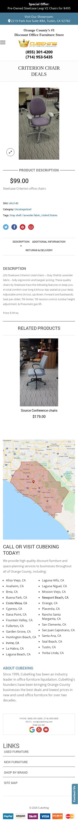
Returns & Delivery (39, 250)
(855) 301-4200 (39, 52)
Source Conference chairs (39, 410)
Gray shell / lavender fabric (25, 215)
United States (49, 215)
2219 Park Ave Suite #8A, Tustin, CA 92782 (40, 21)
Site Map (11, 783)
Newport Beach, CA (55, 597)
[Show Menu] (3, 43)
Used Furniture (16, 752)
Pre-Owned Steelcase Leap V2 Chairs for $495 (39, 8)
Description (21, 241)
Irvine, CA (12, 643)
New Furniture (16, 762)
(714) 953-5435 (39, 57)
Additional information (48, 241)
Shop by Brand (16, 772)
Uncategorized (22, 209)
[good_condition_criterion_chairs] (39, 124)
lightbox (10, 152)
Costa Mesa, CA (16, 603)
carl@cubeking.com (43, 722)
